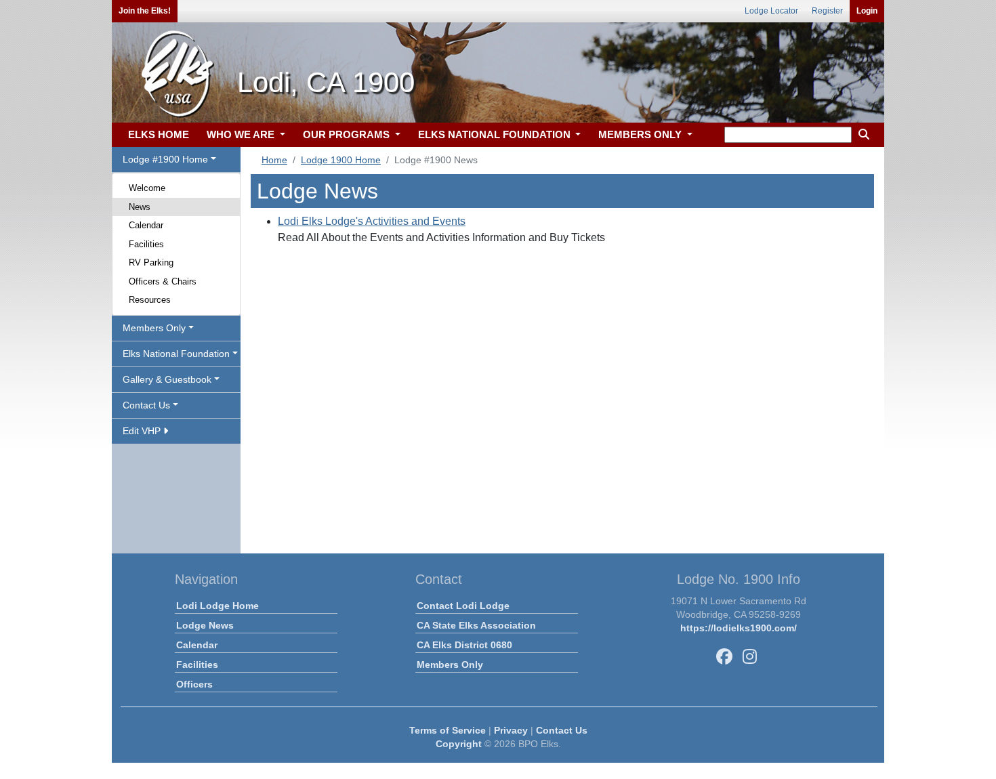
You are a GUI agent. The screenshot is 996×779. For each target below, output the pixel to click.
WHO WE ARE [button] (242, 134)
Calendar (146, 225)
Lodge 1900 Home (341, 159)
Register (827, 11)
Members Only (450, 664)
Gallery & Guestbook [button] (167, 379)
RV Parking (151, 262)
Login (866, 11)
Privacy (511, 730)
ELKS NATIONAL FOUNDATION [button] (495, 134)
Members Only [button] (154, 327)
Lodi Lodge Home (217, 605)
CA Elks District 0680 (464, 644)
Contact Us (561, 730)
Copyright (459, 743)
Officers (194, 684)
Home (274, 159)
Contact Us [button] (146, 405)
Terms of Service (447, 730)
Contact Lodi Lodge (463, 605)
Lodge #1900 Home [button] (165, 159)
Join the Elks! (145, 11)
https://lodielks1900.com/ (738, 628)
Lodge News (205, 625)
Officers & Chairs (162, 281)
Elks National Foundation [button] (176, 353)
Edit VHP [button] (143, 430)
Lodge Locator (771, 11)
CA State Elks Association (476, 625)
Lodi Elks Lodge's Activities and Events (371, 221)
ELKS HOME (158, 134)
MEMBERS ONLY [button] (641, 134)
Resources (150, 300)
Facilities (146, 244)
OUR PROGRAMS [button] (347, 134)
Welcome (147, 188)
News (139, 207)
